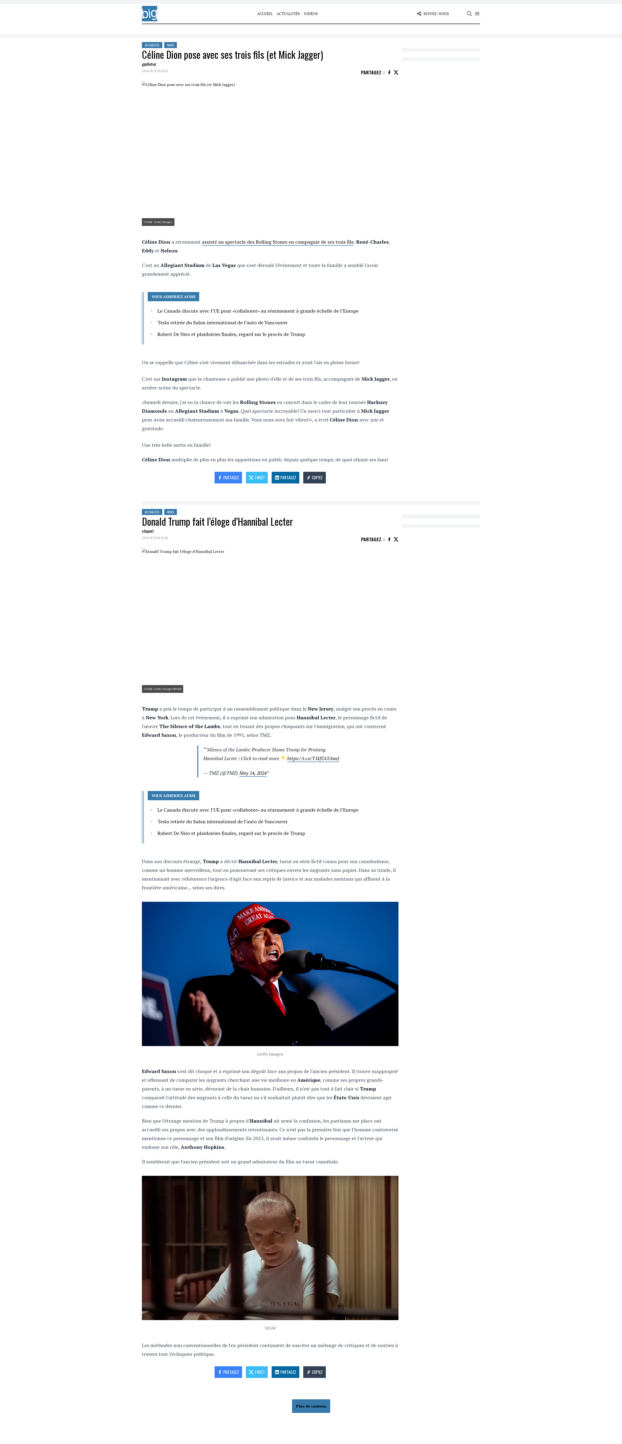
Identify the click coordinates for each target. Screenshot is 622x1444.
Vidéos (311, 13)
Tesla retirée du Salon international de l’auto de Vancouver (222, 322)
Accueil (265, 13)
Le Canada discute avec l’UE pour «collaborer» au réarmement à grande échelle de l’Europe (258, 311)
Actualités (288, 13)
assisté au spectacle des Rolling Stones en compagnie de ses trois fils (278, 242)
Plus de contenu (311, 1406)
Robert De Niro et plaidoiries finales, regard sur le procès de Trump (231, 334)
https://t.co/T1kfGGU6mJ (313, 758)
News (170, 45)
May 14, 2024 (253, 773)
